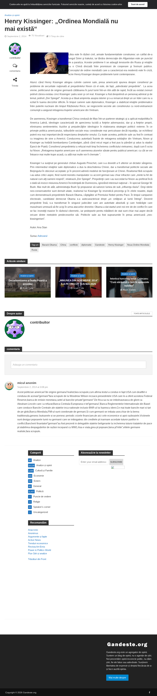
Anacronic (33, 530)
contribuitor (15, 58)
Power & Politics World (39, 550)
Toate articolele (142, 313)
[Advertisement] (51, 594)
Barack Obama (49, 245)
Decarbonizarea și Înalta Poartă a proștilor (28, 282)
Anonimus (33, 533)
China (63, 245)
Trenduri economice (38, 543)
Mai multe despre (117, 677)
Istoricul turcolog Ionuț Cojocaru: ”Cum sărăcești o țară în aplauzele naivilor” (129, 282)
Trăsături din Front (37, 559)
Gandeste (100, 245)
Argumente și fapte (37, 536)
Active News (34, 540)
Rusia (34, 250)
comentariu (15, 71)
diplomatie (86, 245)
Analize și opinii (12, 15)
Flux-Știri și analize (37, 553)
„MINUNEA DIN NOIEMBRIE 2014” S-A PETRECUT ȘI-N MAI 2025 (78, 282)
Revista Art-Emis (36, 546)
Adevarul (42, 236)
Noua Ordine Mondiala (138, 245)
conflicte (74, 245)
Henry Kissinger (116, 245)
